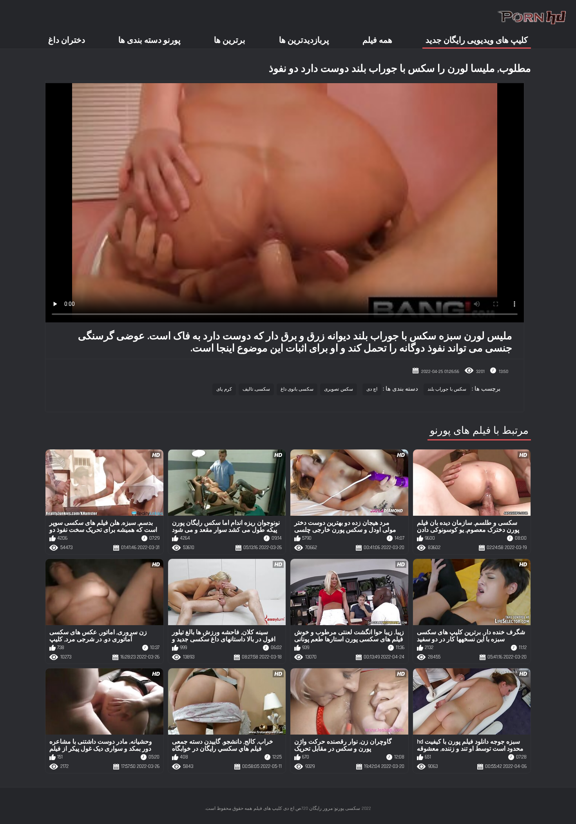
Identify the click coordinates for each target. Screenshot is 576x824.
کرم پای (224, 389)
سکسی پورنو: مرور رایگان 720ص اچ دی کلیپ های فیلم (307, 808)
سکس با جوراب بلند (446, 389)
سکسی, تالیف (256, 389)
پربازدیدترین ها (304, 40)
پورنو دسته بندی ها (149, 40)
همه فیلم (377, 40)
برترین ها (229, 40)
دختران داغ (66, 40)
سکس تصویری (338, 389)
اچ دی (371, 389)
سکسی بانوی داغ (297, 389)
